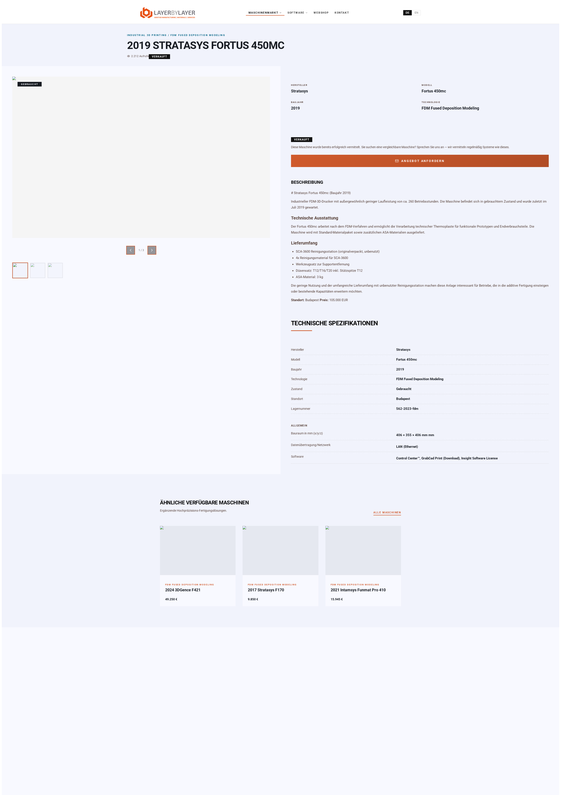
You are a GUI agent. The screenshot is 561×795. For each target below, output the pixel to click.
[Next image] (151, 250)
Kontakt (342, 12)
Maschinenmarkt (263, 12)
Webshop (321, 12)
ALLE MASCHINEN (387, 512)
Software (296, 12)
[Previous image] (130, 250)
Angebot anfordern (423, 161)
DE (407, 12)
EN (416, 12)
